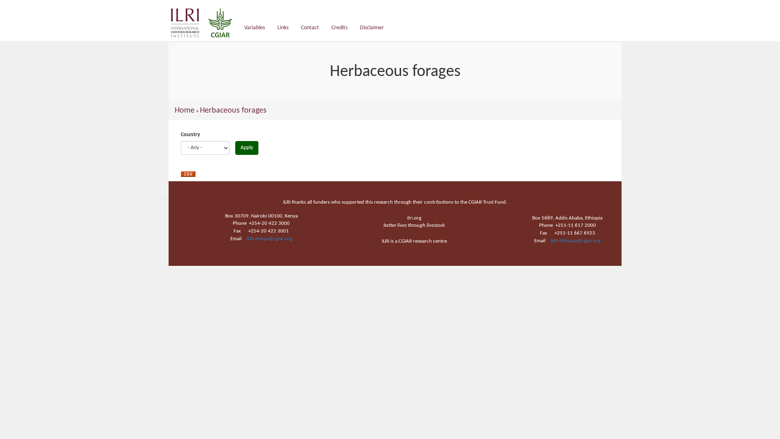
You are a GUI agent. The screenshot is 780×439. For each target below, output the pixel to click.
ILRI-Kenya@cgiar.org (269, 238)
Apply (246, 148)
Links (282, 28)
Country (190, 135)
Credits (339, 28)
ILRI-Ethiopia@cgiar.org (575, 240)
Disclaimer (372, 28)
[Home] (204, 23)
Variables (254, 28)
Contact (310, 28)
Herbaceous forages (233, 110)
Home (185, 110)
